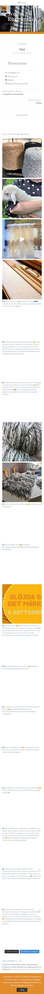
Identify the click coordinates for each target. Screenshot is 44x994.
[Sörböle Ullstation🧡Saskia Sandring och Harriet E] (22, 644)
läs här (37, 979)
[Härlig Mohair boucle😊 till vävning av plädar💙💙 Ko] (22, 320)
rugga (16, 83)
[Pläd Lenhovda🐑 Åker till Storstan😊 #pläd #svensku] (22, 523)
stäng (22, 990)
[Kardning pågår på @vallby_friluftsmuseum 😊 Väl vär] (22, 360)
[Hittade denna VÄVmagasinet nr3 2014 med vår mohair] (22, 239)
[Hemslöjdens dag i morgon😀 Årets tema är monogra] (22, 604)
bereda (10, 83)
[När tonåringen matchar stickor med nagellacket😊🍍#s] (22, 806)
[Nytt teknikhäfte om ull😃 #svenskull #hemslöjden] (22, 563)
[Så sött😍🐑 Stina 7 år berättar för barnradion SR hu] (22, 198)
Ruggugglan (12, 76)
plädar (22, 44)
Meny (23, 3)
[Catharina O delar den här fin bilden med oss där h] (22, 482)
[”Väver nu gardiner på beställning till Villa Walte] (22, 279)
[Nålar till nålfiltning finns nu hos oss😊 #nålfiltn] (22, 685)
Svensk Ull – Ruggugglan (22, 16)
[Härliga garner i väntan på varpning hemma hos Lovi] (22, 158)
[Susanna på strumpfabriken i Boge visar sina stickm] (22, 928)
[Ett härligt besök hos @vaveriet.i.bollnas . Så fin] (22, 401)
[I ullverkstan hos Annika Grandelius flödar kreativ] (22, 887)
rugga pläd (23, 83)
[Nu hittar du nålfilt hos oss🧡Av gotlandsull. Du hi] (22, 766)
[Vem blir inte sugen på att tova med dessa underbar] (22, 725)
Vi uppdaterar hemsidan (12, 92)
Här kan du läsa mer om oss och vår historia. (26, 969)
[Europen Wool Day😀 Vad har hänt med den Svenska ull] (22, 441)
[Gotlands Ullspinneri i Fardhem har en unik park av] (22, 847)
